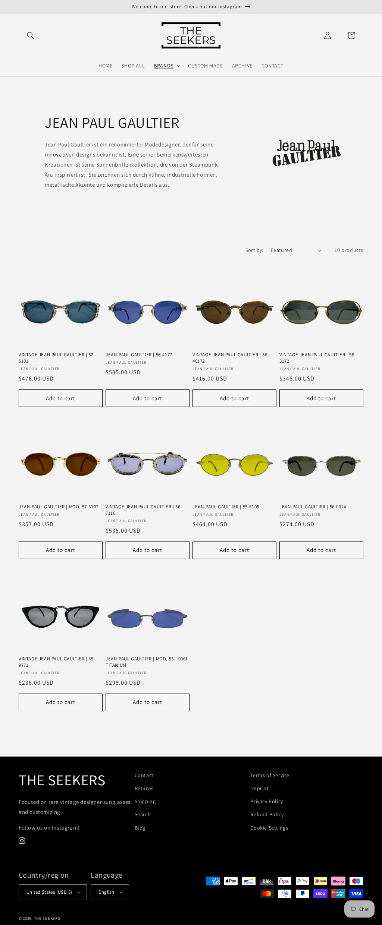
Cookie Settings (269, 827)
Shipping (145, 801)
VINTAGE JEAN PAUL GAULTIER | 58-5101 (57, 358)
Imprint (259, 788)
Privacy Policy (266, 801)
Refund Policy (267, 814)
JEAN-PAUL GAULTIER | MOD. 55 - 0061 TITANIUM (147, 662)
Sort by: (254, 250)
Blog (140, 827)
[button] (30, 35)
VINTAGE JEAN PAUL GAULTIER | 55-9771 (57, 662)
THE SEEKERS (47, 918)
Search (143, 814)
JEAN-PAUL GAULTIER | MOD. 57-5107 (58, 507)
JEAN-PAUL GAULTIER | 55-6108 (225, 507)
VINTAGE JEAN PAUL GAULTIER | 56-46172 (230, 358)
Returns (144, 788)
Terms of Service (269, 775)
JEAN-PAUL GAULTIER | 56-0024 (312, 507)
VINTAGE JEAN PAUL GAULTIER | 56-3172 (317, 358)
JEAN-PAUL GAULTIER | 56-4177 (139, 355)
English (106, 892)
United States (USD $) (49, 892)
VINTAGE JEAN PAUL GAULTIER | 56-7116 (144, 510)
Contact (144, 775)
